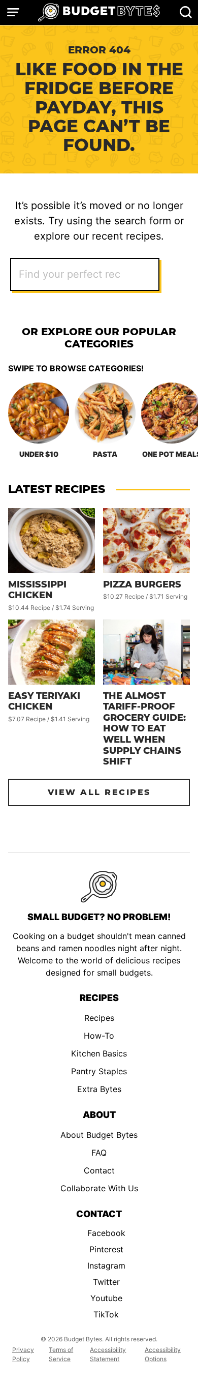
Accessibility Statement (108, 1354)
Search (171, 274)
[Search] (186, 12)
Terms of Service (61, 1354)
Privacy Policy (23, 1354)
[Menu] (13, 12)
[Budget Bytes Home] (99, 12)
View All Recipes (99, 792)
